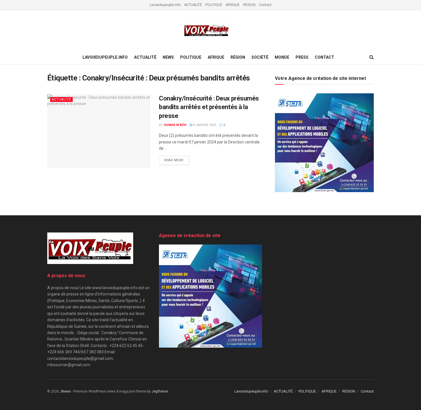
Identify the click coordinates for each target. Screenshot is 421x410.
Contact (265, 5)
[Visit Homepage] (206, 30)
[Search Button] (371, 57)
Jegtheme (160, 391)
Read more (176, 160)
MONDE (282, 57)
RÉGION (249, 5)
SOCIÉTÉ (259, 57)
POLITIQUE (213, 5)
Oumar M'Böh (175, 125)
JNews (65, 391)
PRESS (302, 57)
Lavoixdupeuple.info (165, 5)
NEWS (168, 57)
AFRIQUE (233, 5)
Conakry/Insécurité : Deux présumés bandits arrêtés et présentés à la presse (209, 107)
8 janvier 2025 (204, 125)
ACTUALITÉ (193, 5)
